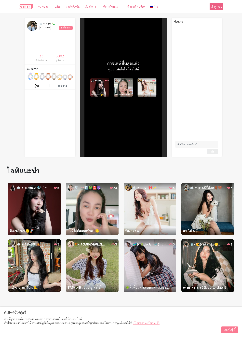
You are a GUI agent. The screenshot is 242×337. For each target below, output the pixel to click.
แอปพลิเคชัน (73, 6)
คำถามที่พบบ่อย (136, 6)
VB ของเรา (43, 6)
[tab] (37, 86)
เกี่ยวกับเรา (90, 6)
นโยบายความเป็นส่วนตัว (146, 323)
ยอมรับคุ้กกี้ (229, 329)
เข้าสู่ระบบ (216, 6)
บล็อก (58, 6)
